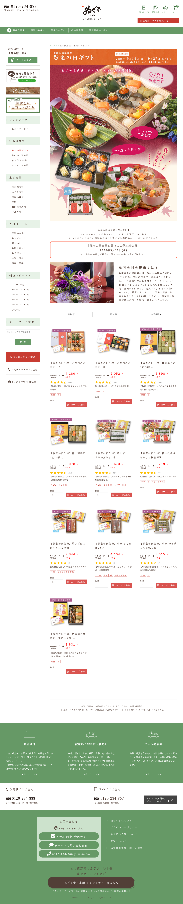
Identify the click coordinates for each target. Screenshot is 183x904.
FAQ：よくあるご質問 (71, 828)
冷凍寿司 (16, 212)
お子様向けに (19, 253)
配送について (117, 841)
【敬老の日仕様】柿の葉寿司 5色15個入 (68, 455)
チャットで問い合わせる (71, 845)
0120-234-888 (24, 6)
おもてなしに (19, 238)
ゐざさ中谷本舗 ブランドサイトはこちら (91, 883)
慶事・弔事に (19, 263)
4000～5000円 (20, 305)
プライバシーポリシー (123, 827)
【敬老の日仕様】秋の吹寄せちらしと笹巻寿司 (158, 455)
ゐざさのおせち (20, 129)
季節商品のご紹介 (98, 30)
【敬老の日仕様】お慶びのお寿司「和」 (113, 365)
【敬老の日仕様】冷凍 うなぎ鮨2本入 (113, 545)
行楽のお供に (19, 233)
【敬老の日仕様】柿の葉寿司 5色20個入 (158, 365)
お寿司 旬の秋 (19, 160)
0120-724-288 (71, 854)
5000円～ (17, 310)
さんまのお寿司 (20, 165)
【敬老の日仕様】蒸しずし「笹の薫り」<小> (111, 455)
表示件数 (155, 314)
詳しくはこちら (31, 774)
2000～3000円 (20, 295)
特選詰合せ (18, 197)
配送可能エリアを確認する (154, 21)
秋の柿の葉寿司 (20, 155)
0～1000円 (18, 285)
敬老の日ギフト (20, 150)
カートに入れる (78, 404)
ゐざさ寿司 (18, 192)
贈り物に (16, 243)
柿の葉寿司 (77, 30)
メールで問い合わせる (71, 836)
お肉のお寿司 (19, 207)
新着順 (113, 314)
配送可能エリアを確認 (23, 357)
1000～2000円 (20, 290)
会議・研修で (19, 258)
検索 (23, 342)
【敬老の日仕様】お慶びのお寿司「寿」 (68, 365)
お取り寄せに (19, 248)
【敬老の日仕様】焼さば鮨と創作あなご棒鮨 (68, 545)
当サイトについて (120, 820)
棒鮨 (14, 202)
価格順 (71, 314)
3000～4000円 (20, 300)
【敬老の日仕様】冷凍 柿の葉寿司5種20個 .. (158, 545)
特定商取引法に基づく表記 (125, 848)
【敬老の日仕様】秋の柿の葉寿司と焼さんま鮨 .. (68, 636)
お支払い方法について (123, 834)
